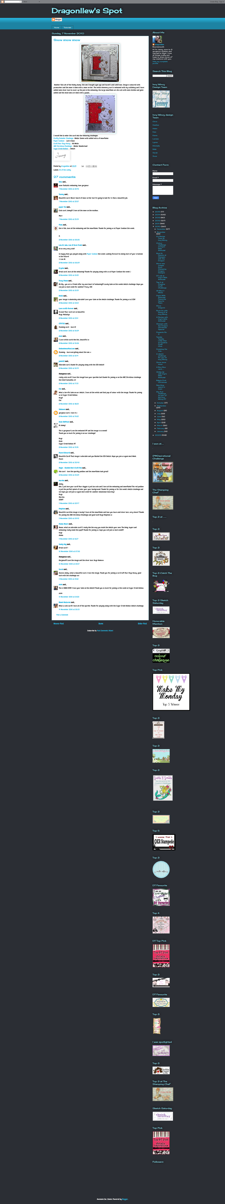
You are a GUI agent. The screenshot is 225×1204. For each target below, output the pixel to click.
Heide (61, 296)
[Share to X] (91, 166)
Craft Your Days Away (62, 143)
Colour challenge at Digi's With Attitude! (161, 246)
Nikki (154, 149)
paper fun (62, 207)
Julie (60, 584)
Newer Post (59, 623)
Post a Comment (62, 615)
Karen (155, 135)
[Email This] (87, 166)
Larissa (156, 139)
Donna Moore (63, 524)
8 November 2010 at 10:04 (69, 330)
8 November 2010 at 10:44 (69, 368)
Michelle (156, 146)
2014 (158, 215)
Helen (155, 128)
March (160, 425)
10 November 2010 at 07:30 (69, 551)
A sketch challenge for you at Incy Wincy (161, 356)
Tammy (61, 194)
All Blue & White (160, 292)
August (160, 410)
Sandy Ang (62, 544)
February (161, 428)
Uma (60, 182)
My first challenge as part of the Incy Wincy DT (161, 395)
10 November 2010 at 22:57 (69, 564)
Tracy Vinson (63, 280)
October (160, 403)
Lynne (155, 142)
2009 (158, 435)
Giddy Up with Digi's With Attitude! (161, 374)
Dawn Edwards (64, 453)
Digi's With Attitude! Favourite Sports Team (161, 299)
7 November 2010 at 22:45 (69, 189)
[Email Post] (82, 166)
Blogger (125, 1199)
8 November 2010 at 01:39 (69, 290)
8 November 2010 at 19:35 (68, 447)
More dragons (160, 307)
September (161, 406)
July (159, 414)
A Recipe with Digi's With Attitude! (162, 319)
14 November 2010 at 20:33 (69, 609)
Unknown (62, 409)
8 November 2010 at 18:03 (69, 404)
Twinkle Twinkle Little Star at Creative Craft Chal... (161, 341)
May (159, 419)
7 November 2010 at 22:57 (69, 201)
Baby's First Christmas (161, 381)
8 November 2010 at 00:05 (69, 240)
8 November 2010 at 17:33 (68, 383)
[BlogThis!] (89, 166)
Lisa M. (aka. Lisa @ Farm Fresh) (70, 245)
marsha (61, 480)
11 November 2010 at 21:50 (69, 579)
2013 (158, 217)
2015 (158, 212)
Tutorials (67, 27)
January (160, 431)
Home (56, 27)
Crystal (61, 268)
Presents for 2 (161, 333)
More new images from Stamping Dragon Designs (161, 268)
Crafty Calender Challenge (63, 138)
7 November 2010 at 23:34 (69, 219)
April (159, 422)
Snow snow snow (161, 363)
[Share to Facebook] (93, 166)
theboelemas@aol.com (67, 348)
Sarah (61, 569)
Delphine (62, 508)
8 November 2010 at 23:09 (69, 475)
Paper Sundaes (59, 141)
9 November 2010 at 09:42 (69, 518)
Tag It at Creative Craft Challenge (161, 285)
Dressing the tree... (161, 350)
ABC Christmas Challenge (63, 146)
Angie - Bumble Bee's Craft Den (70, 468)
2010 (158, 226)
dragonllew (159, 44)
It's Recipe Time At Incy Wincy (161, 238)
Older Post (142, 623)
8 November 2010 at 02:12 (69, 303)
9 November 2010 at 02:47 (69, 503)
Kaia (154, 132)
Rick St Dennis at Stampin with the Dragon (161, 257)
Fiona (61, 225)
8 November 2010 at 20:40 (69, 462)
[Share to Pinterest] (96, 166)
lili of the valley (65, 170)
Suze (155, 156)
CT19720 (62, 323)
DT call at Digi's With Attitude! (161, 277)
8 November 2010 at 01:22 (69, 275)
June (159, 416)
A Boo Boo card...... (161, 368)
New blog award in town (160, 387)
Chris (155, 121)
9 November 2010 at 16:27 (68, 539)
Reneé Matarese (65, 602)
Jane (60, 336)
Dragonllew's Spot (87, 10)
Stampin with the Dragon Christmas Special (162, 326)
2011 (157, 223)
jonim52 (62, 361)
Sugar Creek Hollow (61, 148)
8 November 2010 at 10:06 (69, 343)
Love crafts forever (66, 308)
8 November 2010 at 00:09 (69, 262)
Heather (156, 125)
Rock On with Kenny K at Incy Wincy (162, 312)
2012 (158, 221)
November (161, 232)
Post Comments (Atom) (105, 630)
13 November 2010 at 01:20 (69, 597)
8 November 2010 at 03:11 (68, 318)
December (161, 229)
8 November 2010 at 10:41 (68, 355)
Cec (60, 389)
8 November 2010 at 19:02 (69, 416)
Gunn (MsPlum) (64, 422)
